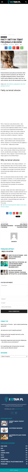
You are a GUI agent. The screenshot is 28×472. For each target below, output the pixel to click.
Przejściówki (4, 459)
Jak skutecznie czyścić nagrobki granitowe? (11, 330)
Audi (2, 448)
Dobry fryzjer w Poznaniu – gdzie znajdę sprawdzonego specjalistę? (18, 257)
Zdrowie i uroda (3, 37)
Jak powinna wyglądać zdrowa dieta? (17, 435)
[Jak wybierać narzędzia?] (4, 430)
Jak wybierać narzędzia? (15, 428)
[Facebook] (12, 413)
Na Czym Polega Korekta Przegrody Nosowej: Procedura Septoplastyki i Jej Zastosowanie (18, 272)
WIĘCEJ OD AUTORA (7, 251)
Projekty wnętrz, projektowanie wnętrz (12, 461)
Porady (3, 450)
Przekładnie (4, 464)
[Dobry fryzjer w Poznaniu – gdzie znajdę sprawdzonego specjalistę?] (4, 256)
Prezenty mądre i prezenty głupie (16, 422)
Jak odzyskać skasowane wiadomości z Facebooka (7, 226)
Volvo (2, 455)
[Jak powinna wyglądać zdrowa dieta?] (4, 437)
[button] (26, 2)
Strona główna (4, 34)
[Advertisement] (14, 19)
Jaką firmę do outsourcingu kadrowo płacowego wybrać (21, 226)
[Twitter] (16, 413)
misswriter (5, 44)
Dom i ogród (4, 446)
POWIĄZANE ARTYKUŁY (7, 249)
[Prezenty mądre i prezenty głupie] (4, 423)
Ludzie (2, 457)
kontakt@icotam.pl (19, 409)
